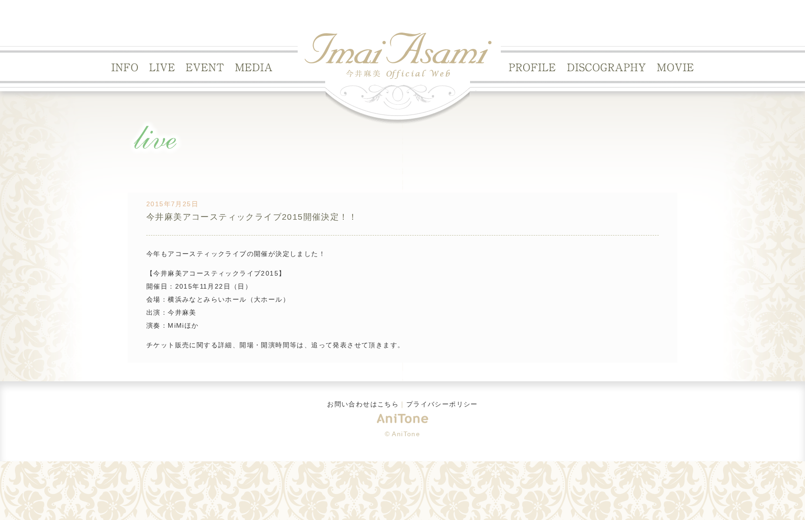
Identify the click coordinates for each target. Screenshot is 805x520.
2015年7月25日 (172, 204)
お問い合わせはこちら (363, 404)
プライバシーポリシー (442, 404)
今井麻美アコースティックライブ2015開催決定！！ (251, 217)
